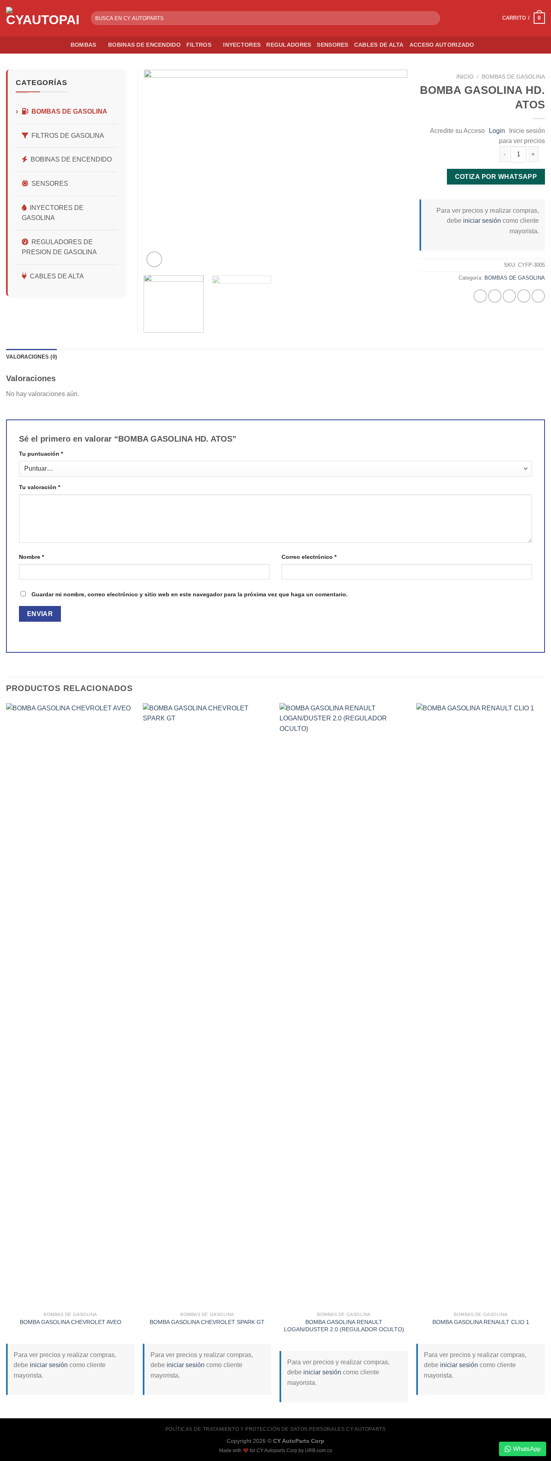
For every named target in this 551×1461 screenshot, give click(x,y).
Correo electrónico (309, 557)
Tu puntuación (41, 453)
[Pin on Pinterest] (523, 296)
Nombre (31, 557)
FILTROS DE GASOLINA (67, 135)
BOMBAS (83, 45)
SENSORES (332, 45)
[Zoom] (154, 259)
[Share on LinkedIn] (538, 296)
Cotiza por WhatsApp (496, 176)
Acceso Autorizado (441, 45)
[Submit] (432, 18)
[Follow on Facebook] (480, 18)
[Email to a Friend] (509, 296)
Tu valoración (39, 487)
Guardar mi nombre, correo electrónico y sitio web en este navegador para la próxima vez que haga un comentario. (189, 594)
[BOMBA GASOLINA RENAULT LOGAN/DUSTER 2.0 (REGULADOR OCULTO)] (344, 1005)
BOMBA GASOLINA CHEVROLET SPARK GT (207, 1322)
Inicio (465, 77)
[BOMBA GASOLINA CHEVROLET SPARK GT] (207, 1005)
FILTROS (198, 45)
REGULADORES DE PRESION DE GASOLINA (59, 247)
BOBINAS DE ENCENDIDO (144, 45)
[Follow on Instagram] (491, 18)
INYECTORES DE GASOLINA (52, 213)
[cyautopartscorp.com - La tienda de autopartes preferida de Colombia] (42, 18)
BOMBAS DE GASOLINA (513, 77)
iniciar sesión (482, 220)
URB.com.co (318, 1450)
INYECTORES (242, 45)
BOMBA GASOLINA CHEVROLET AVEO (70, 1322)
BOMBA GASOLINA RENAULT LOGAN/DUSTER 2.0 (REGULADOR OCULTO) (344, 1326)
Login (497, 130)
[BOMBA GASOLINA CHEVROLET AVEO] (70, 1005)
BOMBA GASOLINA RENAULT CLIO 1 (480, 1322)
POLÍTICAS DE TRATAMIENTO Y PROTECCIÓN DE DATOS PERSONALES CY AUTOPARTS (275, 1429)
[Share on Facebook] (480, 296)
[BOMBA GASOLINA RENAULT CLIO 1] (480, 1005)
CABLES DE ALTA (379, 45)
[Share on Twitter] (494, 296)
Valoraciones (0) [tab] (31, 357)
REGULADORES (288, 45)
